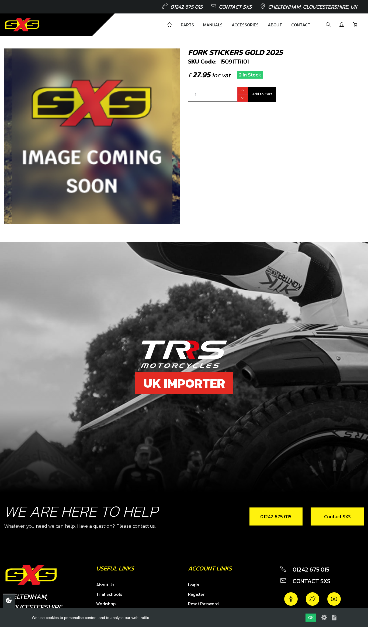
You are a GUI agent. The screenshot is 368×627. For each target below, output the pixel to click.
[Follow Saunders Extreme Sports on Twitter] (312, 599)
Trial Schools (109, 594)
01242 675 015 (186, 7)
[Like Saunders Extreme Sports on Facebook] (291, 599)
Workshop (106, 603)
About (275, 25)
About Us (105, 585)
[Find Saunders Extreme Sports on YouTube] (334, 599)
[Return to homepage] (22, 25)
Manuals (213, 25)
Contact (300, 25)
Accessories (245, 25)
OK (311, 617)
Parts (187, 25)
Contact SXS (235, 7)
